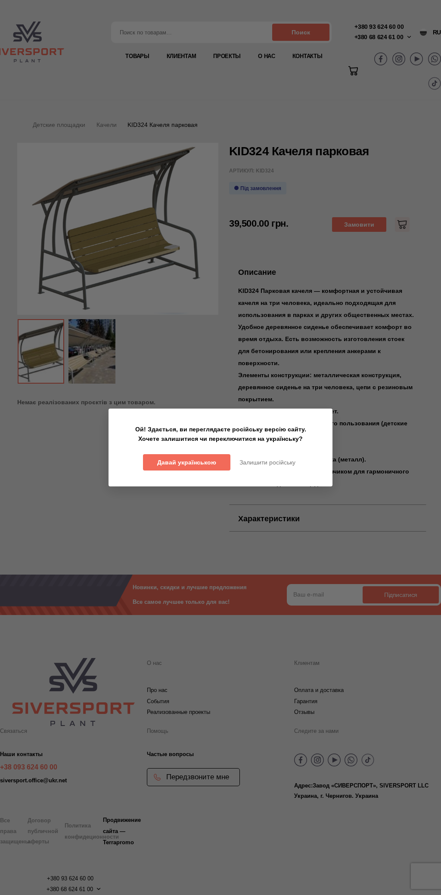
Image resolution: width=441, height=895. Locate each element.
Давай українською (186, 462)
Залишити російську (267, 462)
